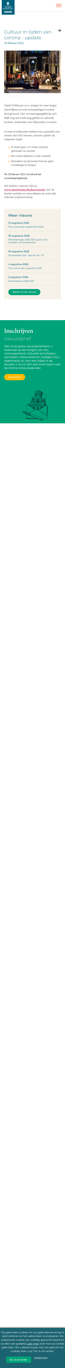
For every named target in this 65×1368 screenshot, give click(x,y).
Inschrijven (14, 377)
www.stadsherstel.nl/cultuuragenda (24, 189)
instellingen (41, 1357)
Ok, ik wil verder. (19, 1359)
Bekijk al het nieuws (24, 292)
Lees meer (33, 1343)
